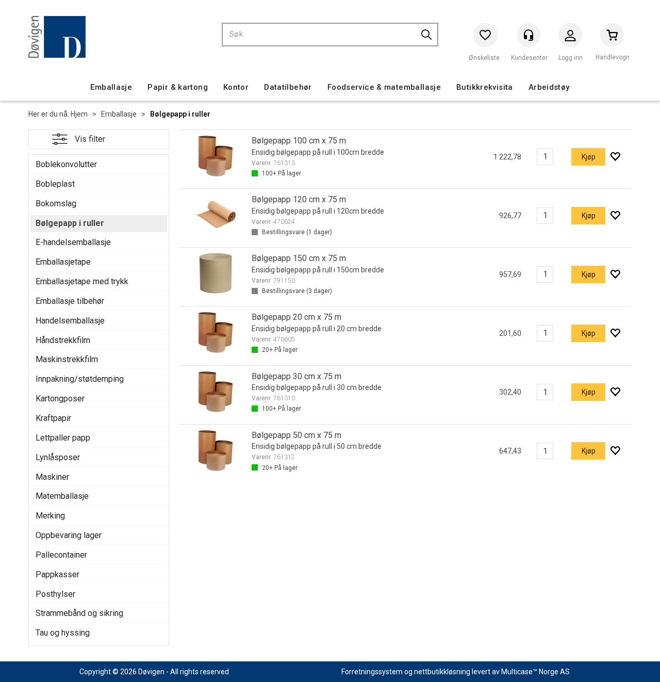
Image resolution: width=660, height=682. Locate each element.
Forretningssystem (372, 672)
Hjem (79, 114)
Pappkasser (57, 574)
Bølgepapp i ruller (180, 114)
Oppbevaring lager (69, 535)
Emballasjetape (63, 262)
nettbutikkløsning (442, 672)
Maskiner (52, 477)
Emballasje (111, 87)
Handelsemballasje (70, 321)
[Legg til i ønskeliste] (615, 157)
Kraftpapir (53, 418)
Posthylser (55, 594)
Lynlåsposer (58, 457)
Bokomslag (56, 203)
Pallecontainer (61, 555)
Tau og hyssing (63, 633)
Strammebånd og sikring (79, 613)
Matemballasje (62, 496)
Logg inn (570, 37)
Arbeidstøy (549, 87)
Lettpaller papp (63, 438)
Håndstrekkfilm (63, 340)
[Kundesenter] (528, 35)
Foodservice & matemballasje (384, 87)
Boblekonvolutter (66, 164)
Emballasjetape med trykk (82, 281)
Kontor (236, 87)
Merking (50, 516)
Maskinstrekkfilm (67, 359)
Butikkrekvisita (484, 87)
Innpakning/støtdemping (80, 379)
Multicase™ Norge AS (535, 672)
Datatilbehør (288, 87)
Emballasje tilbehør (70, 301)
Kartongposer (60, 398)
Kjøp (589, 157)
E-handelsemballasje (73, 242)
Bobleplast (55, 184)
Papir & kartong (177, 87)
